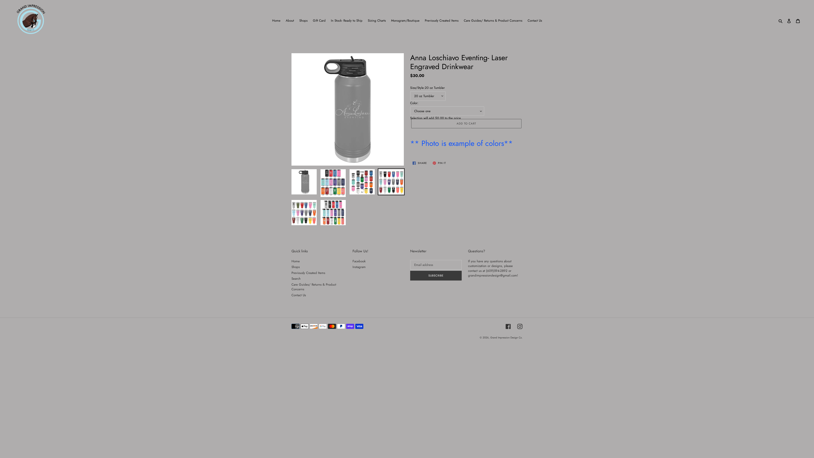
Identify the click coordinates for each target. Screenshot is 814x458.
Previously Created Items (308, 273)
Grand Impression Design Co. (506, 337)
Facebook (359, 261)
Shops (295, 267)
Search (296, 278)
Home (295, 261)
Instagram (359, 267)
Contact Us (298, 295)
